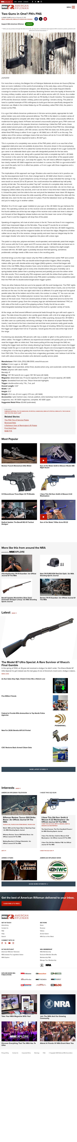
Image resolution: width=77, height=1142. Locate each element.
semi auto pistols (49, 411)
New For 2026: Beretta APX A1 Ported (16, 730)
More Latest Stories (46, 769)
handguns (39, 411)
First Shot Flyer (10, 428)
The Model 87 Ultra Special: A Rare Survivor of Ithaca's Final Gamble (36, 663)
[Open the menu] (73, 7)
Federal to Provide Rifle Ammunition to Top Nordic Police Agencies (23, 714)
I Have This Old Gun (48, 792)
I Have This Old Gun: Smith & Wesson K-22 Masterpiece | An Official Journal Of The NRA (55, 819)
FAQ (3, 931)
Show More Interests (49, 884)
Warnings (36, 1053)
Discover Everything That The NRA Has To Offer (19, 1044)
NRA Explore (5, 957)
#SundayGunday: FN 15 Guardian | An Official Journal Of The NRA (19, 574)
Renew (20, 2)
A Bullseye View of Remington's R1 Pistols (21, 425)
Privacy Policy (5, 1053)
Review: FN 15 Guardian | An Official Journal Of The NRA (57, 599)
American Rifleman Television (14, 792)
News (3, 19)
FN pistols (32, 411)
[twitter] (40, 18)
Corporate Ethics (26, 1053)
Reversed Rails (10, 422)
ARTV (3, 851)
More (13, 613)
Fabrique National (11, 411)
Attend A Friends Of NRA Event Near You (57, 1043)
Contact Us (5, 928)
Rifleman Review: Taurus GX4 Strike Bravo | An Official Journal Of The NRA (19, 819)
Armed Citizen (7, 858)
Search (4, 936)
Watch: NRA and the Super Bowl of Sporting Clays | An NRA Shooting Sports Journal (19, 829)
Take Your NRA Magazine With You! (16, 1016)
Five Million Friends (9, 696)
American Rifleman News (50, 858)
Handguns (9, 19)
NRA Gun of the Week (47, 936)
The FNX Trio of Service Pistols (17, 420)
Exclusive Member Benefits (48, 955)
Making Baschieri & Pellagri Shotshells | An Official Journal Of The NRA (17, 842)
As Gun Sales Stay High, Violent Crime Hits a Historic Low (23, 679)
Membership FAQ (45, 957)
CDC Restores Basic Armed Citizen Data (17, 747)
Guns (7, 674)
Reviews (29, 19)
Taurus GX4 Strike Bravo (19, 824)
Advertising (5, 925)
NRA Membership (45, 952)
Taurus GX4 (31, 824)
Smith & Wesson (59, 824)
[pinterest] (45, 18)
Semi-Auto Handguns (20, 19)
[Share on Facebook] (36, 18)
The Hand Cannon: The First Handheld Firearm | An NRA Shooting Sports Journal (57, 830)
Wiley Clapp (17, 413)
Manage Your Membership (48, 960)
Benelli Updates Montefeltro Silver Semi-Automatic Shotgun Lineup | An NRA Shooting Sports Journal (19, 600)
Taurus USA (6, 824)
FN (18, 411)
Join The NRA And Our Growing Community (53, 1017)
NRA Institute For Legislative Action (12, 955)
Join (15, 2)
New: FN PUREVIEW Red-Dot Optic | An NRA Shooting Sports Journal (57, 574)
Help (3, 934)
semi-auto (58, 411)
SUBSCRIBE (12, 903)
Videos (42, 931)
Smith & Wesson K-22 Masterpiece (56, 825)
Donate (25, 2)
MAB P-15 (8, 431)
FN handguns (23, 411)
